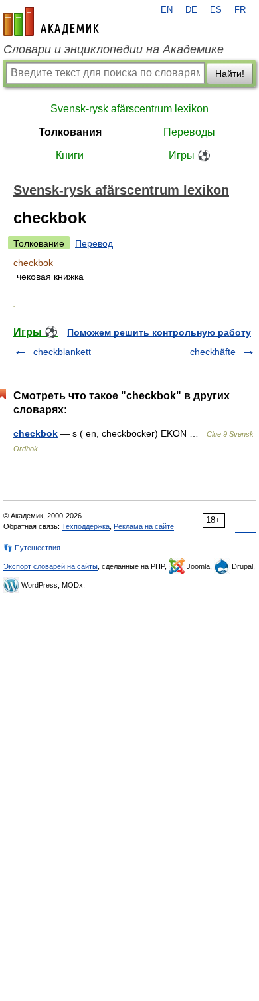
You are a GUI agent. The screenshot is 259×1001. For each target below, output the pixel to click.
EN (167, 10)
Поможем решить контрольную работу (159, 332)
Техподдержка (86, 526)
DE (191, 10)
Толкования (70, 132)
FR (240, 10)
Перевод (94, 243)
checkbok (35, 433)
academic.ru (51, 21)
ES (216, 10)
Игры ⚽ (190, 155)
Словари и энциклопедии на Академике (113, 49)
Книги (70, 155)
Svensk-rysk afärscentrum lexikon (129, 108)
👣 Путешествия (31, 548)
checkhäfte (213, 351)
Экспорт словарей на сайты (50, 566)
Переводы (189, 132)
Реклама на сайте (144, 526)
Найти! (229, 73)
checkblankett (62, 351)
